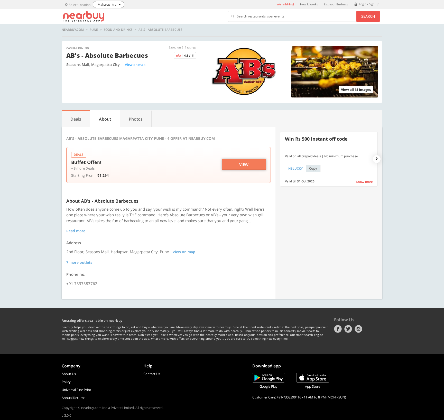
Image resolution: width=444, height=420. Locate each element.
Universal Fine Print (76, 389)
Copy (313, 168)
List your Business (336, 4)
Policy (66, 381)
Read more (75, 230)
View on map (135, 64)
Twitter (348, 329)
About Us (69, 374)
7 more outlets (79, 262)
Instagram (358, 329)
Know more (364, 182)
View (243, 164)
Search (368, 16)
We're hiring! (285, 4)
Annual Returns (73, 397)
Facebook (338, 329)
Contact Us (151, 374)
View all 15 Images (356, 89)
